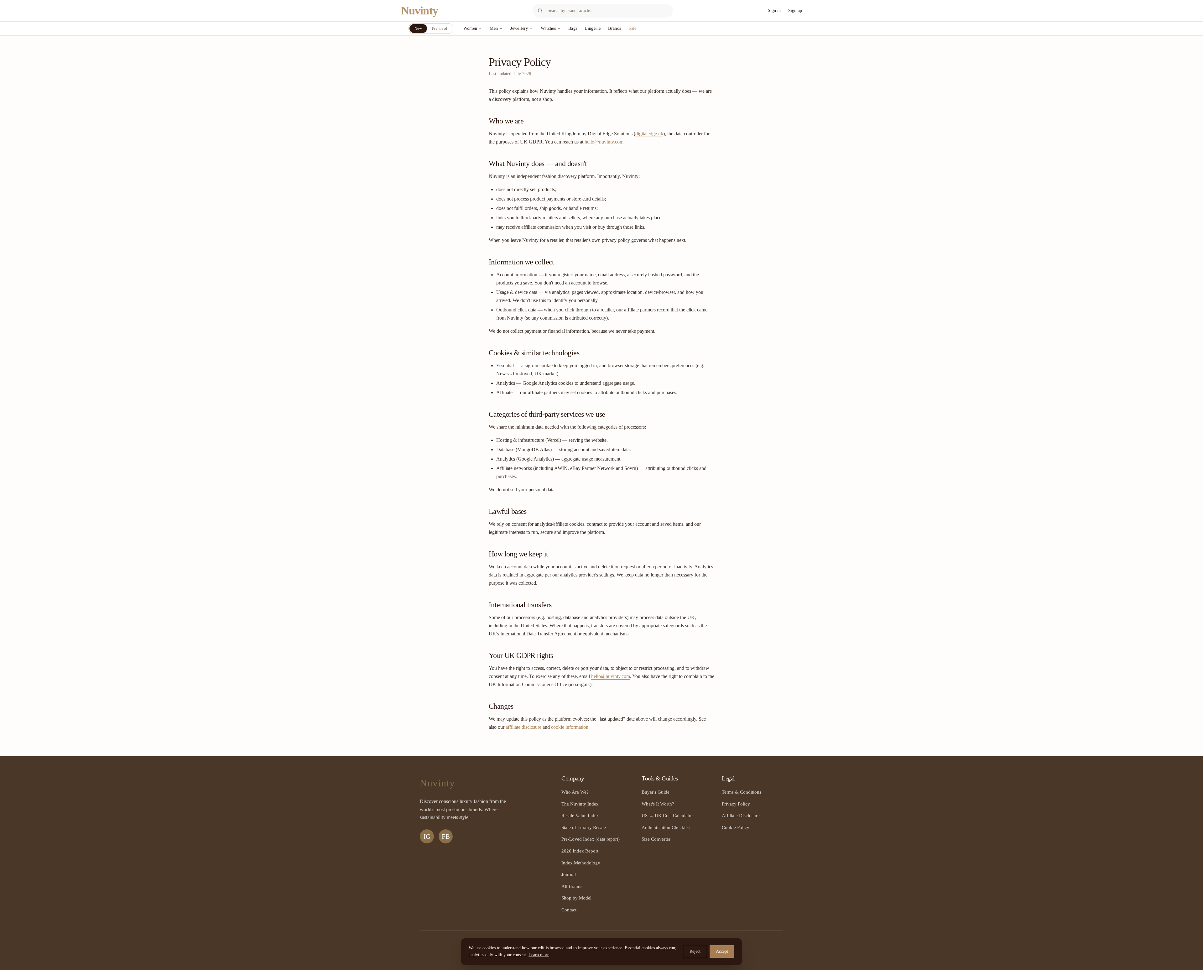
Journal (568, 874)
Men (494, 28)
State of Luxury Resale (583, 827)
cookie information (569, 727)
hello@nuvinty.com (604, 141)
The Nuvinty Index (580, 803)
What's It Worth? (658, 803)
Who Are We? (575, 792)
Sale (632, 28)
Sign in (774, 10)
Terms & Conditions (741, 792)
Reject (695, 951)
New (418, 28)
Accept (722, 951)
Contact (568, 909)
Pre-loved (439, 28)
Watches (548, 28)
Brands (614, 28)
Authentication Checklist (666, 827)
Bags (572, 28)
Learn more (539, 954)
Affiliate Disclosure (741, 815)
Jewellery (519, 28)
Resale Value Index (580, 815)
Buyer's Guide (655, 792)
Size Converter (656, 839)
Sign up (795, 10)
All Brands (571, 886)
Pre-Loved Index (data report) (590, 839)
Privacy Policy (736, 803)
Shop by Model (576, 897)
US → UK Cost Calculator (667, 815)
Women (470, 28)
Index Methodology (580, 862)
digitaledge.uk (649, 133)
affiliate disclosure (523, 727)
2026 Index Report (579, 850)
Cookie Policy (735, 827)
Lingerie (593, 28)
